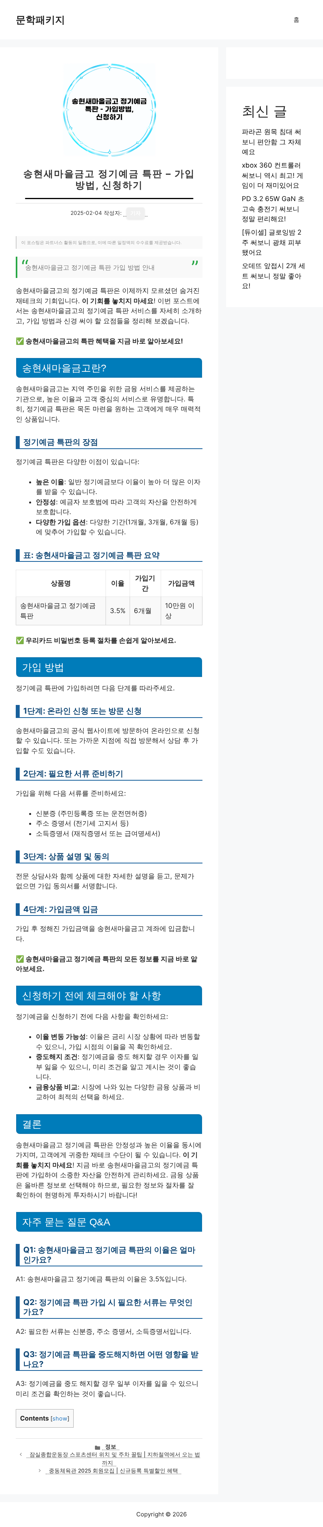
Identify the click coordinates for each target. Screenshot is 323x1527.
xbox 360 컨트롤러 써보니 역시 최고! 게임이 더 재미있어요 (272, 175)
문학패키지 (40, 20)
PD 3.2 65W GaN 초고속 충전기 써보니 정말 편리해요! (273, 209)
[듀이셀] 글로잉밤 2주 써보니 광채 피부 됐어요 (271, 242)
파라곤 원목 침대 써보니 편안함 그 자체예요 (271, 142)
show (59, 1418)
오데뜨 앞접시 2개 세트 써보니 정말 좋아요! (273, 276)
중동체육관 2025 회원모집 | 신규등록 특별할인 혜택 (113, 1470)
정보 (110, 1446)
